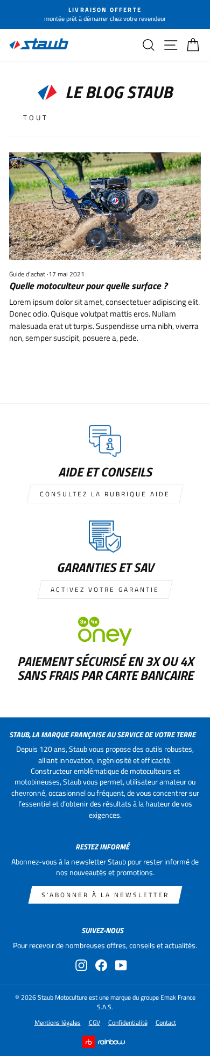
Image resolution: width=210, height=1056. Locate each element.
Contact (166, 1022)
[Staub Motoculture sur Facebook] (101, 965)
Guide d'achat (27, 274)
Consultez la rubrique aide (105, 494)
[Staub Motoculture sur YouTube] (121, 965)
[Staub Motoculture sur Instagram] (81, 965)
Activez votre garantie (105, 589)
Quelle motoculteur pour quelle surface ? (88, 286)
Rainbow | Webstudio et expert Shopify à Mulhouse (105, 1042)
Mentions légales (57, 1022)
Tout (35, 117)
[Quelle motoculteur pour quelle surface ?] (105, 206)
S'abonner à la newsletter (105, 895)
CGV (94, 1022)
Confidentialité (128, 1022)
